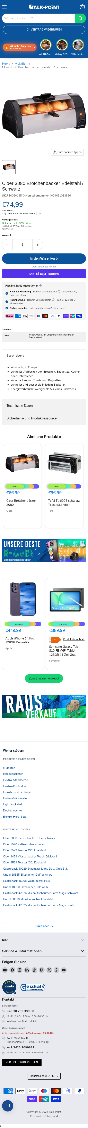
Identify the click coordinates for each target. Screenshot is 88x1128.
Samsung (54, 660)
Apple (8, 648)
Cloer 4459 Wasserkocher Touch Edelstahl (30, 856)
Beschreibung (15, 356)
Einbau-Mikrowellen (15, 798)
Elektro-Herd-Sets (14, 817)
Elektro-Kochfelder (15, 786)
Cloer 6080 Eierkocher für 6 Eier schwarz (29, 838)
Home (6, 64)
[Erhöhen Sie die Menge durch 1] (38, 244)
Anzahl (6, 235)
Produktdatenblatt (74, 639)
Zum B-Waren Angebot (44, 678)
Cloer (9, 510)
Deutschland (42, 1076)
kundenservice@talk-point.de (22, 1021)
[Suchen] (80, 18)
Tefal (50, 510)
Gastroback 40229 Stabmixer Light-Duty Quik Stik (35, 869)
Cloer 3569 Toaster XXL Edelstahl (24, 862)
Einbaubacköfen (13, 774)
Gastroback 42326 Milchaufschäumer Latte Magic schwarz (40, 893)
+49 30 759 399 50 (20, 1011)
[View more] (44, 556)
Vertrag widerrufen (22, 1062)
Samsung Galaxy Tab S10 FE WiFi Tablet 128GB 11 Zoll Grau (63, 651)
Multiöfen (21, 64)
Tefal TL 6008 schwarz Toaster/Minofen (64, 503)
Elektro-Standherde (15, 780)
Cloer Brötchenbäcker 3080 (21, 503)
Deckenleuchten (13, 810)
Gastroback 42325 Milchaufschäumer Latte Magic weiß (38, 905)
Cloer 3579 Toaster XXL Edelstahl (24, 850)
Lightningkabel (12, 804)
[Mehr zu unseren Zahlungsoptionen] (40, 285)
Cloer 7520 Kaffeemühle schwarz (24, 844)
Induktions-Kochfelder (17, 792)
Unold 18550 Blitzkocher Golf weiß (25, 887)
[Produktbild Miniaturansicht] (8, 167)
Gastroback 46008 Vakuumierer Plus (26, 881)
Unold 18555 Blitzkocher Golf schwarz (27, 875)
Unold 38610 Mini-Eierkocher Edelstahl (28, 899)
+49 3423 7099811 (20, 1047)
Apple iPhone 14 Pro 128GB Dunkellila (19, 640)
